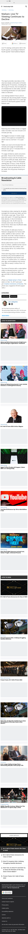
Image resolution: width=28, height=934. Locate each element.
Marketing (4, 10)
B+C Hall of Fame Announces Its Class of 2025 (13, 856)
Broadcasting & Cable (16, 22)
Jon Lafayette (6, 22)
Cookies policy (5, 908)
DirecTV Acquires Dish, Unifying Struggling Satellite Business (13, 862)
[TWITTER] (10, 304)
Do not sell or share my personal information (13, 924)
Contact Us (4, 921)
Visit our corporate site (13, 887)
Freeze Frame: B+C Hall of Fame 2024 (13, 877)
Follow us (16, 43)
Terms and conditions (7, 898)
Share (5, 43)
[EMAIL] (12, 304)
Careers (4, 914)
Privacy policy (5, 905)
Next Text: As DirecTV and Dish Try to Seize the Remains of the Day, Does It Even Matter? (14, 869)
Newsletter (23, 43)
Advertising (10, 10)
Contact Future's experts (8, 901)
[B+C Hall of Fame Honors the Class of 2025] (14, 845)
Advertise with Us (6, 918)
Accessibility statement (7, 911)
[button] (2, 6)
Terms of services (19, 197)
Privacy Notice (21, 199)
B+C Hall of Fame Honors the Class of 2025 (14, 849)
